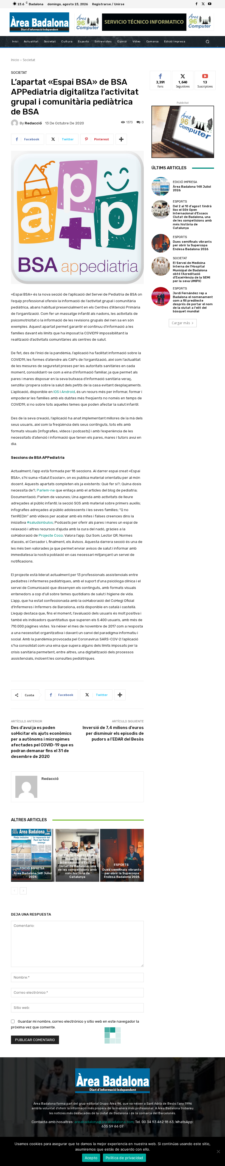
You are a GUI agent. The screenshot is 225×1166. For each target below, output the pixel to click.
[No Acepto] (218, 1151)
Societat (29, 60)
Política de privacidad (124, 1158)
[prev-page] (14, 890)
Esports (76, 850)
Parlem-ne (46, 490)
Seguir (183, 75)
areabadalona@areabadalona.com (104, 1122)
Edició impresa (32, 868)
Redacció (33, 123)
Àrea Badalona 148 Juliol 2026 (33, 875)
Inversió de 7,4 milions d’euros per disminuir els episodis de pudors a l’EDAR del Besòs (113, 733)
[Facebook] (196, 4)
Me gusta (160, 75)
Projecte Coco (51, 535)
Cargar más (181, 323)
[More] (121, 139)
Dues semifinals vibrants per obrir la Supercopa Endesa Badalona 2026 (121, 873)
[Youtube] (209, 4)
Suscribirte (205, 75)
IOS (56, 392)
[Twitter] (203, 4)
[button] (207, 41)
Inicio (15, 60)
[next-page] (23, 890)
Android (68, 392)
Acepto (91, 1158)
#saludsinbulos (40, 522)
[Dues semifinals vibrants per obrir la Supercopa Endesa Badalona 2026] (122, 855)
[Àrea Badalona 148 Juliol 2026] (33, 855)
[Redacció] (15, 123)
